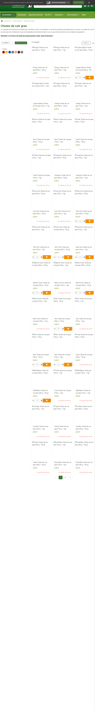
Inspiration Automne (35, 15)
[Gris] (22, 52)
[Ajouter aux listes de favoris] (49, 48)
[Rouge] (3, 52)
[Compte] (88, 5)
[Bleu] (9, 52)
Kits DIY (47, 15)
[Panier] (92, 5)
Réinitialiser (21, 43)
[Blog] (85, 5)
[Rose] (15, 52)
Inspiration (58, 15)
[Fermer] (89, 2)
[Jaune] (6, 52)
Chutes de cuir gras (29, 21)
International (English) (58, 2)
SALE (84, 15)
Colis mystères (72, 15)
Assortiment (6, 15)
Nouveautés (22, 15)
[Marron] (19, 52)
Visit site (78, 2)
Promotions (7, 21)
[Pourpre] (12, 52)
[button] (49, 14)
